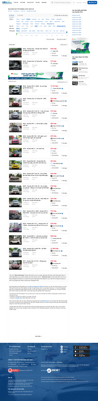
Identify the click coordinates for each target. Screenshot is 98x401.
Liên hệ (10, 355)
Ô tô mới (20, 15)
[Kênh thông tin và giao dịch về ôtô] (7, 2)
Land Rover (57, 21)
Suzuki (27, 21)
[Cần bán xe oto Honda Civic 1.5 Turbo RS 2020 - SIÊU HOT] (15, 102)
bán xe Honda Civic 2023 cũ (37, 286)
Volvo (31, 24)
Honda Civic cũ (45, 301)
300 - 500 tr (32, 31)
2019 (54, 26)
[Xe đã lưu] (74, 3)
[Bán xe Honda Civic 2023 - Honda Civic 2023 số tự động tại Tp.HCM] (15, 52)
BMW (51, 21)
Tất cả (17, 19)
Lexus (46, 21)
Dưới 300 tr (24, 31)
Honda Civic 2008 (76, 28)
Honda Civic (19, 298)
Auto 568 (81, 81)
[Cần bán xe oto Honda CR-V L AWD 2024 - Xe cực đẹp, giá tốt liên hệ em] (15, 90)
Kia (39, 19)
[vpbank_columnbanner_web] (80, 45)
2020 (49, 26)
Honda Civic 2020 (76, 24)
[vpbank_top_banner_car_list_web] (38, 75)
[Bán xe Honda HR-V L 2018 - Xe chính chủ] (15, 152)
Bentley (43, 24)
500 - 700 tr (40, 31)
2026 (22, 26)
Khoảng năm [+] (61, 26)
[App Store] (81, 351)
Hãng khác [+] (50, 24)
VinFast (53, 19)
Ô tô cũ (10, 11)
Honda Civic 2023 (31, 11)
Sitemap (29, 353)
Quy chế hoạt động (31, 351)
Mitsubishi (59, 19)
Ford (43, 19)
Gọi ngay (65, 55)
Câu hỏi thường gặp (13, 353)
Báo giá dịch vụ (44, 349)
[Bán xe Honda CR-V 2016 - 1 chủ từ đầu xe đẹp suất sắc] (15, 127)
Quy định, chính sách (13, 349)
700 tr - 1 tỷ (48, 31)
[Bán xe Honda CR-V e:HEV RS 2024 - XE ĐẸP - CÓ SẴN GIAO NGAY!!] (15, 252)
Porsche (37, 24)
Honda (28, 19)
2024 (31, 26)
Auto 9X (81, 62)
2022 (40, 26)
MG (22, 21)
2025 (27, 26)
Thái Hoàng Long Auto (83, 68)
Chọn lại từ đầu (50, 39)
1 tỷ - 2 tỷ (55, 31)
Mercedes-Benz (39, 21)
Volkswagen (25, 24)
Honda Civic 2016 (76, 34)
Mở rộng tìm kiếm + (62, 39)
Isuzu (31, 21)
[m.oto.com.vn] (81, 347)
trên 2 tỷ (62, 31)
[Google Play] (81, 355)
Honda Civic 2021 (76, 26)
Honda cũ (16, 11)
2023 (36, 26)
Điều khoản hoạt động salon (15, 351)
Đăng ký (85, 2)
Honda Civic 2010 (76, 32)
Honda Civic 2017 (76, 30)
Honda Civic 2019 (76, 19)
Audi (63, 21)
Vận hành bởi (44, 370)
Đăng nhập (79, 2)
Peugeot (18, 24)
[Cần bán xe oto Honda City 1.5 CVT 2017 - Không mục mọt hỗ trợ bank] (15, 265)
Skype (34, 364)
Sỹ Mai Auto (82, 75)
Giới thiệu (29, 349)
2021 (45, 26)
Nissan (18, 21)
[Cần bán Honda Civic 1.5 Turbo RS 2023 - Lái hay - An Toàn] (15, 65)
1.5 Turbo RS (24, 28)
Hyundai (34, 19)
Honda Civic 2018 (76, 17)
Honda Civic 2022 (76, 22)
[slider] (16, 34)
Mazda (47, 19)
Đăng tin (93, 2)
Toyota (23, 19)
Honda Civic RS (76, 15)
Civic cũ (23, 11)
